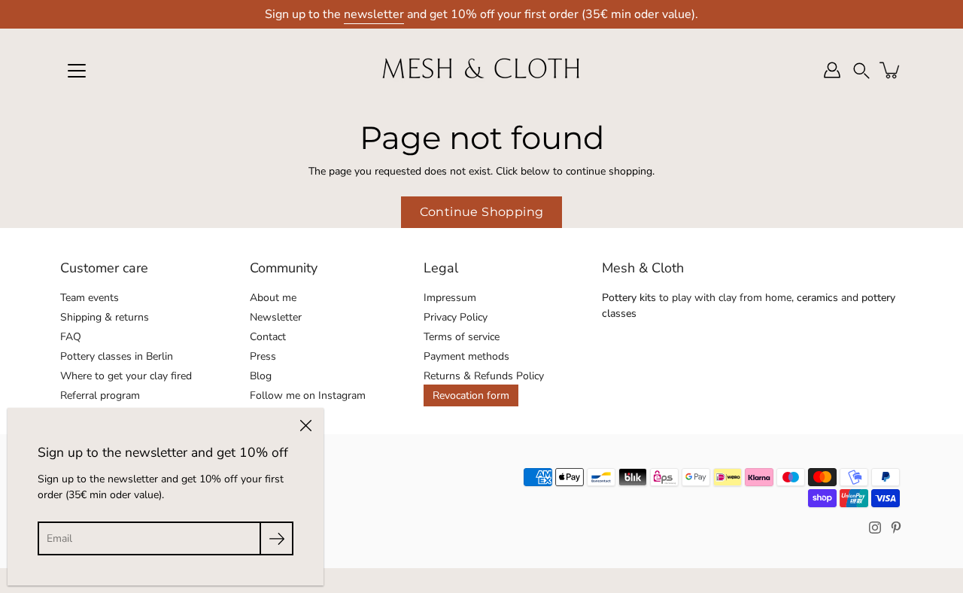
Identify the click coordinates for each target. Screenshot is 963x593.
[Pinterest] (896, 528)
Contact (268, 337)
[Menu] (76, 71)
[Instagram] (875, 528)
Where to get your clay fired (126, 376)
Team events (89, 297)
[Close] (305, 426)
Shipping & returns (104, 317)
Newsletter (276, 317)
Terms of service (462, 337)
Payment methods (466, 356)
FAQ (70, 337)
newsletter (374, 14)
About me (273, 297)
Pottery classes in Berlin (116, 356)
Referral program (100, 395)
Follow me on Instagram (308, 395)
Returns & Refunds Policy (484, 376)
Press (263, 356)
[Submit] (276, 538)
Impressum (450, 297)
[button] (861, 70)
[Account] (832, 70)
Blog (261, 376)
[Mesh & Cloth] (481, 70)
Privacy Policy (456, 317)
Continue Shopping (482, 212)
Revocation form (471, 395)
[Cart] (891, 70)
